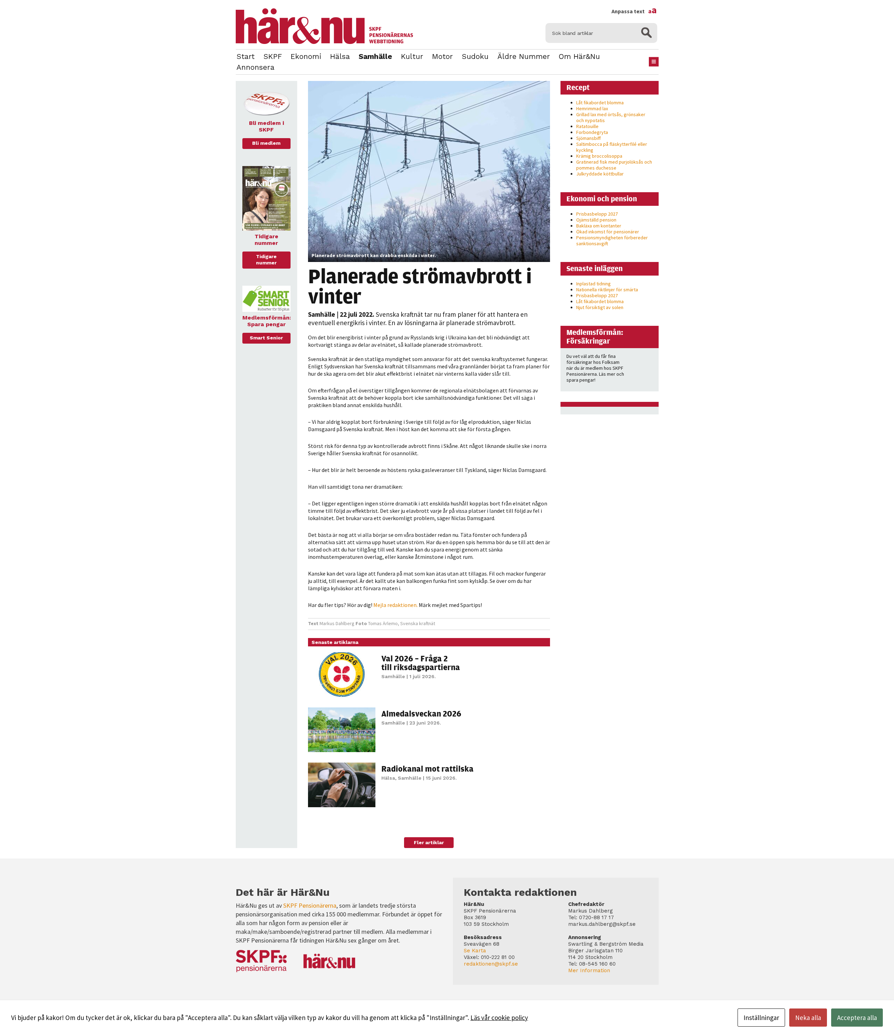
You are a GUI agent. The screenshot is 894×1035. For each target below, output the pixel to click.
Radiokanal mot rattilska (427, 768)
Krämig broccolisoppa (599, 156)
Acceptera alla (857, 1017)
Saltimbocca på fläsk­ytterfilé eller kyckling (611, 147)
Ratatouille (587, 126)
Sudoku (475, 56)
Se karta (475, 950)
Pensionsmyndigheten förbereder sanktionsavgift (612, 240)
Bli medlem (266, 143)
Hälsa (340, 56)
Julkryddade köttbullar (600, 174)
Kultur (412, 56)
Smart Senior (266, 337)
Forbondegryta (592, 132)
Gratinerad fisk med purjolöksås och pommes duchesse (614, 165)
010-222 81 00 (498, 957)
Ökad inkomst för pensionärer (607, 231)
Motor (442, 56)
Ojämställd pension (596, 220)
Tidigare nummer (266, 259)
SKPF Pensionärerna (309, 905)
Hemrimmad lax (592, 108)
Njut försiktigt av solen (599, 307)
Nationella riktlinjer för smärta (607, 289)
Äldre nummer (523, 56)
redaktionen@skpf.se (491, 964)
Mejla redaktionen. (395, 604)
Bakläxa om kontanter (598, 226)
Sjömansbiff (588, 138)
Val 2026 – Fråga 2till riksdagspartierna (420, 662)
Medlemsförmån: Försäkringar (594, 336)
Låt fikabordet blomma (600, 102)
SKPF (272, 56)
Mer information (589, 970)
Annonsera (255, 67)
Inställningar (761, 1017)
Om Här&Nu (579, 56)
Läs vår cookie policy (499, 1017)
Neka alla (808, 1017)
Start (245, 56)
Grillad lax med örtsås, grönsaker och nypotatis (610, 117)
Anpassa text (634, 11)
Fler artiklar (429, 842)
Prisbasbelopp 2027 (597, 214)
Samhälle (375, 56)
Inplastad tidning (593, 283)
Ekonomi (306, 56)
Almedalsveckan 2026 (421, 713)
